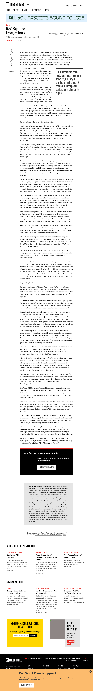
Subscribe (74, 6)
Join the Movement (26, 685)
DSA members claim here (46, 467)
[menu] (28, 4)
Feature (8, 25)
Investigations (35, 10)
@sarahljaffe (33, 521)
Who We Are (31, 668)
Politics (16, 10)
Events (46, 10)
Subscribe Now (70, 642)
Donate (81, 6)
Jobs (74, 668)
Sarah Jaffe (9, 40)
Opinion (24, 10)
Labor (8, 10)
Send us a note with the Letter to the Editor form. (50, 535)
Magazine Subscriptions (64, 668)
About (67, 6)
